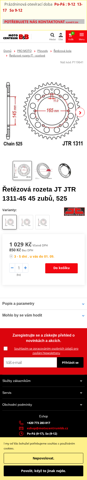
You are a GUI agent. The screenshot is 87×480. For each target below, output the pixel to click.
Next (80, 112)
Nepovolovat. (43, 458)
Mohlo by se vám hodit (22, 315)
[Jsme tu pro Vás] (43, 21)
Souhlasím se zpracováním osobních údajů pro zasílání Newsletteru (46, 350)
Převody (42, 51)
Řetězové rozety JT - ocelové (27, 55)
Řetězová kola (62, 51)
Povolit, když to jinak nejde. (43, 471)
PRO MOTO (24, 51)
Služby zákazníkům (16, 381)
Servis (6, 393)
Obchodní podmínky (17, 404)
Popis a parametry (18, 304)
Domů (7, 51)
